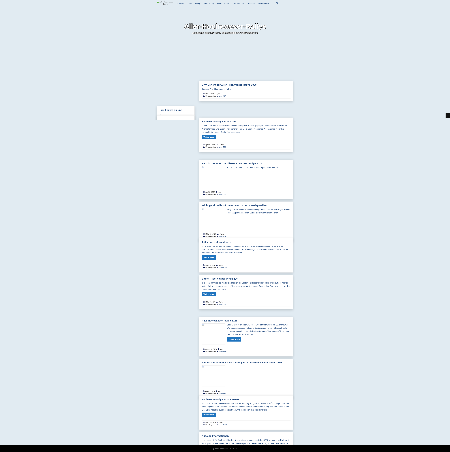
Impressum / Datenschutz (258, 4)
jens (219, 94)
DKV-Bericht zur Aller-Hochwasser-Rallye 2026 (229, 84)
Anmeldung (209, 4)
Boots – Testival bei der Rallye (220, 278)
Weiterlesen (208, 137)
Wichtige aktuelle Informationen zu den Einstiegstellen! (234, 205)
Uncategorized (210, 96)
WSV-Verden (238, 4)
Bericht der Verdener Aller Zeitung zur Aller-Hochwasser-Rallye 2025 (242, 362)
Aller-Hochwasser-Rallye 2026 (219, 320)
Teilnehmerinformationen (216, 242)
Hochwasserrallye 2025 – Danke (221, 399)
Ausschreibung (194, 4)
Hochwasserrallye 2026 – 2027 (220, 121)
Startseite (180, 4)
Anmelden (163, 119)
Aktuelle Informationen (215, 436)
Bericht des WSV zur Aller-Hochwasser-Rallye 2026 (232, 163)
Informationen (223, 4)
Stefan (221, 145)
